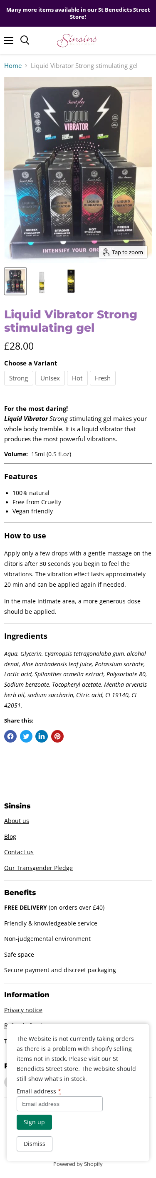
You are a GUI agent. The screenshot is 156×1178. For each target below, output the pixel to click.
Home (13, 65)
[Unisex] (51, 387)
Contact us (19, 852)
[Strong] (19, 387)
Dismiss (34, 1144)
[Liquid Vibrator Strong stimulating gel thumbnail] (15, 281)
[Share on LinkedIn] (41, 736)
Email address (39, 1091)
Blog (10, 836)
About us (16, 821)
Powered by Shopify (78, 1164)
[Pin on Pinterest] (57, 736)
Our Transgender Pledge (38, 868)
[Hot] (78, 387)
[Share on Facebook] (10, 736)
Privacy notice (23, 1010)
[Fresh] (104, 387)
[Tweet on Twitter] (26, 736)
